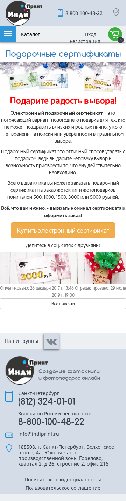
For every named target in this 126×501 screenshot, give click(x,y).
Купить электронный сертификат (63, 230)
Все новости (63, 303)
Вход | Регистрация (84, 38)
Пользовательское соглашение (63, 488)
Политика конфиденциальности (63, 480)
